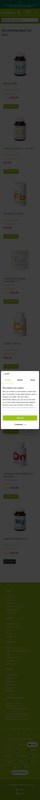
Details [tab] (20, 380)
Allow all (20, 418)
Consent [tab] (7, 380)
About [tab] (32, 380)
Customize (19, 424)
